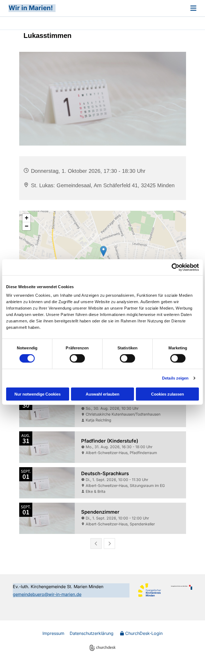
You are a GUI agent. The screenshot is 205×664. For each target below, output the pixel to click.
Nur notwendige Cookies (37, 394)
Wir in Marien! (31, 8)
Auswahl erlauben (102, 394)
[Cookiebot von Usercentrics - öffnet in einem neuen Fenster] (175, 267)
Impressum (53, 633)
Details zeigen (175, 378)
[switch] (77, 358)
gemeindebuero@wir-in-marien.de (47, 594)
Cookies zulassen (167, 394)
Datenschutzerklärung (91, 633)
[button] (126, 8)
